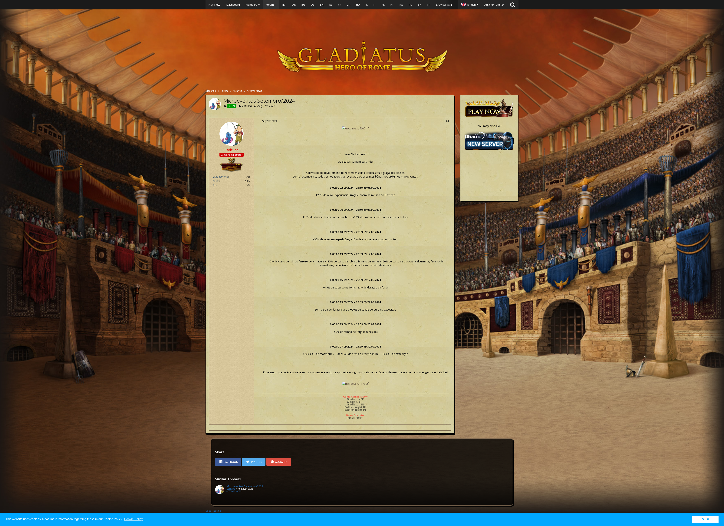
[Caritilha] (219, 489)
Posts (216, 185)
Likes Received (220, 176)
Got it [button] (705, 519)
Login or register (494, 4)
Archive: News (233, 491)
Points (216, 181)
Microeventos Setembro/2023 (244, 486)
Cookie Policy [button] (133, 519)
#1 (447, 121)
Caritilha (247, 106)
